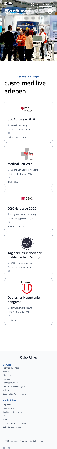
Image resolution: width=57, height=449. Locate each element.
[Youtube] (4, 448)
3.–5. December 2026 (20, 312)
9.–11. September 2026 (21, 174)
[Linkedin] (9, 448)
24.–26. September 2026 (22, 218)
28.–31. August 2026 (20, 129)
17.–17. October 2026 (20, 267)
